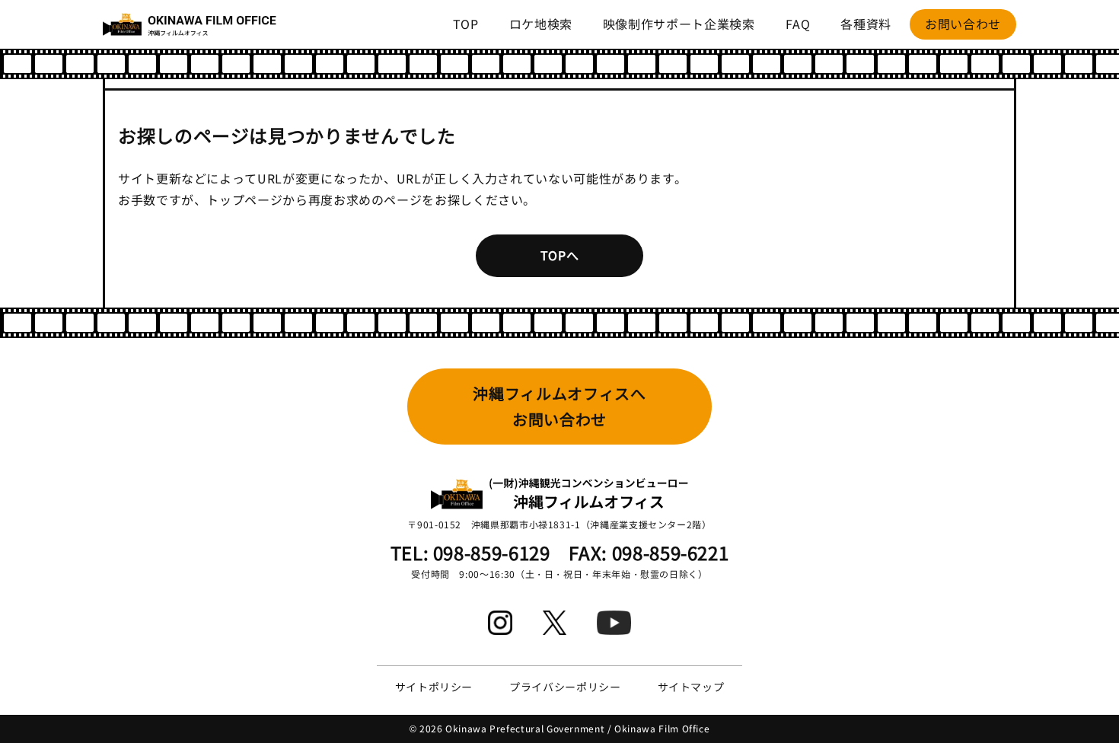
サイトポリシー (434, 686)
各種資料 (865, 23)
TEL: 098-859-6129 (470, 552)
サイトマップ (691, 686)
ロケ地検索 (540, 23)
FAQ (798, 23)
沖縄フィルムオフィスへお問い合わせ (559, 406)
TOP (466, 23)
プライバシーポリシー (564, 686)
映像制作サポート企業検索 (679, 23)
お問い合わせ (963, 23)
